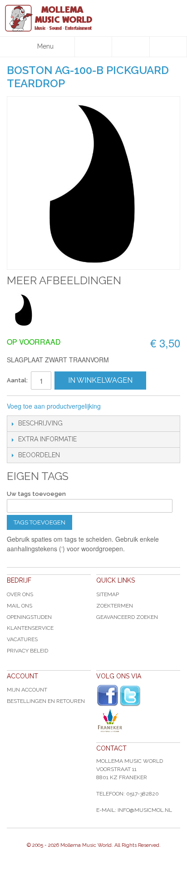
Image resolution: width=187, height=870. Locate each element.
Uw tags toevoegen (36, 493)
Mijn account (27, 690)
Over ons (20, 594)
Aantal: (17, 380)
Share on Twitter (156, 406)
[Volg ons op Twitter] (130, 696)
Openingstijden (29, 617)
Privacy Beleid (27, 651)
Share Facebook (138, 406)
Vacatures (22, 639)
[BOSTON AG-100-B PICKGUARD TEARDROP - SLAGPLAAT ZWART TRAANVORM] (23, 309)
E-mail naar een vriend (120, 406)
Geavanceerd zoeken (127, 617)
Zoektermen (114, 606)
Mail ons (19, 606)
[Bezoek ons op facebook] (107, 695)
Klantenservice (30, 628)
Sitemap (107, 594)
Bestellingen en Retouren (46, 701)
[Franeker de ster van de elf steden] (138, 720)
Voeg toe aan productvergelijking (54, 405)
